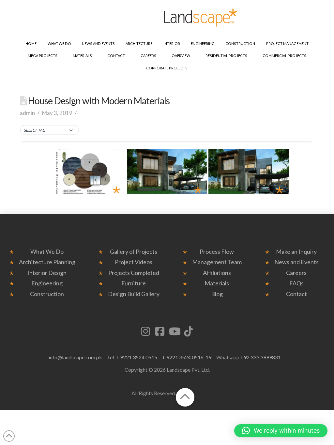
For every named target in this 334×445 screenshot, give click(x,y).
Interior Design (47, 272)
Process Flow (217, 251)
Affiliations (217, 272)
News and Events (296, 262)
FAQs (296, 283)
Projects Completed (133, 272)
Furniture (133, 283)
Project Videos (133, 262)
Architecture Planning (47, 262)
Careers (296, 272)
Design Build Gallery (133, 294)
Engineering (47, 283)
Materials (217, 283)
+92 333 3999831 (260, 357)
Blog (217, 294)
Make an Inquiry (296, 251)
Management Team (217, 262)
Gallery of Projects (133, 251)
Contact (296, 294)
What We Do (47, 251)
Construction (47, 294)
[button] (50, 130)
